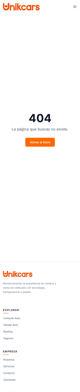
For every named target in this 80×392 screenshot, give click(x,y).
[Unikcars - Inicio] (21, 6)
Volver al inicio (40, 142)
